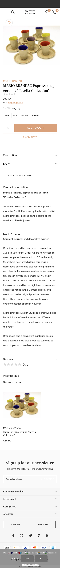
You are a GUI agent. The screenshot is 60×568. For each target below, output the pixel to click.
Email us (43, 524)
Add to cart (35, 127)
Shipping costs (15, 102)
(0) (17, 94)
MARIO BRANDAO (12, 81)
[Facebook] (13, 535)
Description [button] (10, 155)
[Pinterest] (39, 535)
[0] (54, 12)
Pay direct (30, 137)
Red (7, 115)
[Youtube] (47, 535)
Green (24, 115)
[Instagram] (21, 535)
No (41, 558)
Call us (15, 524)
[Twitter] (30, 535)
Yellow (35, 115)
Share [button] (6, 164)
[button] (5, 12)
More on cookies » (30, 564)
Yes (27, 558)
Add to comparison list (20, 175)
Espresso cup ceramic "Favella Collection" (19, 433)
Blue (15, 115)
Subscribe (47, 479)
